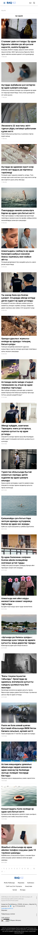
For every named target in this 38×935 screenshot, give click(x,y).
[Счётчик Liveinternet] (5, 920)
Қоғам (15, 890)
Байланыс (30, 883)
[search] (34, 3)
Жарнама (21, 883)
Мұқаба (3, 10)
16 (34, 868)
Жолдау (22, 890)
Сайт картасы (5, 917)
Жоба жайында (9, 883)
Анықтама (28, 886)
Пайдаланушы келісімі (8, 914)
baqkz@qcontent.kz (7, 908)
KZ (30, 3)
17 (2, 871)
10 (28, 868)
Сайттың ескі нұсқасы (14, 886)
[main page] (17, 3)
